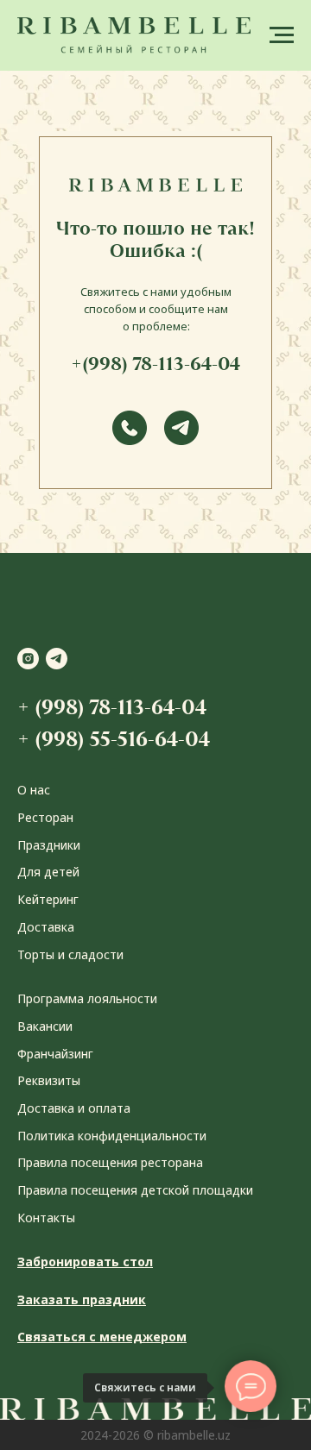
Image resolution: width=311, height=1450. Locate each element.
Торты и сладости (70, 954)
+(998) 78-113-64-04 (155, 363)
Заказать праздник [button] (81, 1299)
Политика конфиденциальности (111, 1135)
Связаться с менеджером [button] (102, 1336)
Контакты (46, 1217)
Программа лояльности (87, 998)
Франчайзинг (55, 1053)
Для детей (48, 871)
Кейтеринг (48, 899)
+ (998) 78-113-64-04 (111, 707)
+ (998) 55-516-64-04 (113, 739)
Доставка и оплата (73, 1108)
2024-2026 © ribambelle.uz (155, 1435)
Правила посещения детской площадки (135, 1190)
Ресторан (45, 817)
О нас (33, 789)
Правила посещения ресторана (110, 1162)
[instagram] (28, 658)
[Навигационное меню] (282, 35)
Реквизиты (48, 1080)
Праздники (48, 845)
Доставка (45, 927)
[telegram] (56, 658)
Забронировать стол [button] (85, 1261)
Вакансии (45, 1026)
